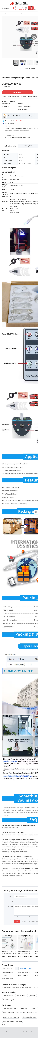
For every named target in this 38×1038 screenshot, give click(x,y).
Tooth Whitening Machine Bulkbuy (12, 1021)
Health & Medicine (11, 13)
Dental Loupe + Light (7, 978)
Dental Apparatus (8, 995)
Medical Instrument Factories (11, 1013)
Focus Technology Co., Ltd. (22, 1031)
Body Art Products (22, 995)
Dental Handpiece (22, 975)
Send (17, 921)
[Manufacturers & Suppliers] (19, 3)
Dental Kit (33, 995)
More (3, 1024)
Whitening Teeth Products (29, 1017)
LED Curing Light (6, 975)
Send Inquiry (17, 92)
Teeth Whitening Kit (8, 1000)
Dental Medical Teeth (28, 1013)
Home (3, 13)
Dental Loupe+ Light (23, 972)
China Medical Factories (9, 1008)
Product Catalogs (27, 968)
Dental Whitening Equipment (11, 1017)
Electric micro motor (7, 972)
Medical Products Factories (27, 1008)
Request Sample (32, 96)
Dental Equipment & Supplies (24, 13)
